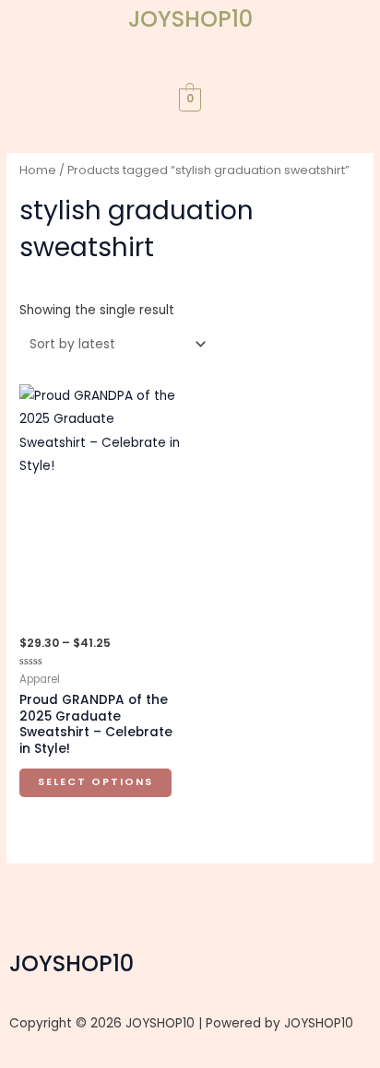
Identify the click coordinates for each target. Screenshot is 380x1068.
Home (37, 170)
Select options (95, 782)
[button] (189, 68)
